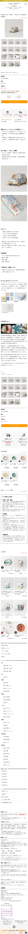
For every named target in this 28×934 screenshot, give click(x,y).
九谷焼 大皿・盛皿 (7, 671)
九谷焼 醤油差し (6, 739)
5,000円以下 (4, 773)
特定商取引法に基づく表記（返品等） (20, 121)
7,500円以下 (4, 776)
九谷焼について (4, 791)
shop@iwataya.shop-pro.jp (15, 900)
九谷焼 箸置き (6, 736)
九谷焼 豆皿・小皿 (7, 665)
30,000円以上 (4, 785)
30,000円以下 (4, 782)
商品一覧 (3, 373)
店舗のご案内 (4, 890)
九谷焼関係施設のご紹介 (6, 802)
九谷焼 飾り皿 (6, 753)
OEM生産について (7, 924)
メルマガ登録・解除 (5, 799)
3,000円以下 (4, 771)
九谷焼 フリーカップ (7, 711)
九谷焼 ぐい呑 (6, 722)
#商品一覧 (3, 72)
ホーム (2, 371)
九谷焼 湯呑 (5, 682)
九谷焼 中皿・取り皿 (7, 668)
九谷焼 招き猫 (6, 762)
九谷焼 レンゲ (6, 742)
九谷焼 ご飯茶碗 (6, 696)
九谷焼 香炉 (5, 759)
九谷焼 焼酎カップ (7, 728)
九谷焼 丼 (5, 702)
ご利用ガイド (4, 794)
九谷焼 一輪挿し (6, 748)
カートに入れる (14, 101)
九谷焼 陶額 (5, 756)
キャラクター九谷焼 (5, 653)
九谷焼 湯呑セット (7, 685)
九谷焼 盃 (5, 725)
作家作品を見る (4, 645)
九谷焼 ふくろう (6, 764)
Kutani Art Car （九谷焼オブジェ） (8, 374)
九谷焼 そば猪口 (6, 716)
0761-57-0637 (9, 897)
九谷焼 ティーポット (7, 688)
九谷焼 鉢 (5, 677)
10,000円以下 (4, 779)
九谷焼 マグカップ (7, 708)
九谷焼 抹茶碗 (6, 691)
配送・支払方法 (4, 796)
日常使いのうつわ (5, 648)
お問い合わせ (23, 930)
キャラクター (5, 930)
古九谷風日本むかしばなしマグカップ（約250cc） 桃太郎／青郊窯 (7, 592)
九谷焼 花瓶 (5, 750)
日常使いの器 (11, 930)
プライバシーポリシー (9, 885)
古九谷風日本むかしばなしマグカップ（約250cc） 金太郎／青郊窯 (21, 592)
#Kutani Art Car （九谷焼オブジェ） (12, 72)
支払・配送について (7, 921)
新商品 (2, 656)
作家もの (17, 930)
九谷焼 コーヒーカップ (8, 713)
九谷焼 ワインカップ (7, 730)
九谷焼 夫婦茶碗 (6, 699)
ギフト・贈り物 (4, 651)
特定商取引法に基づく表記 (20, 921)
